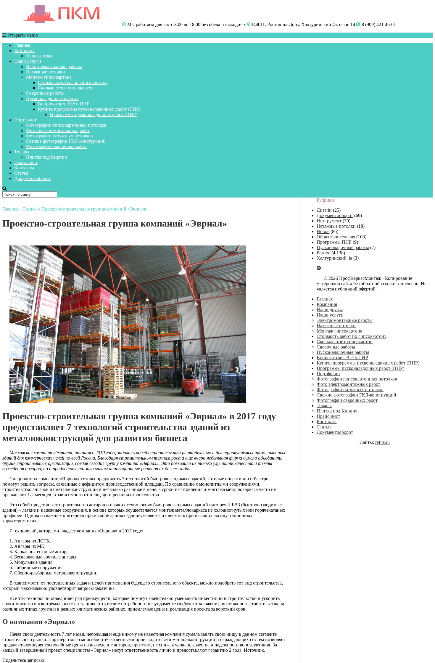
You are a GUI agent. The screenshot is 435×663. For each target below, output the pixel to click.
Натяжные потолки (45, 71)
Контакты (24, 167)
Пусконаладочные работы (52, 98)
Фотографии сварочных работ (56, 146)
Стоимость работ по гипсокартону (73, 82)
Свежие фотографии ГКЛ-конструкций (66, 141)
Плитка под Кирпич (46, 157)
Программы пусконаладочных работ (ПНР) (93, 114)
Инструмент (329, 220)
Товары (21, 151)
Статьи (21, 173)
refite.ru (382, 442)
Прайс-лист (26, 162)
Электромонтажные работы (54, 66)
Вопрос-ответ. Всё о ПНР (63, 103)
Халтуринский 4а (334, 258)
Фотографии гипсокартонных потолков (66, 125)
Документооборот (32, 178)
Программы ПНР (334, 242)
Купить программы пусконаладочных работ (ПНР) (89, 109)
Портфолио (25, 119)
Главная (22, 45)
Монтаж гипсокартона (49, 77)
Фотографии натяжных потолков (59, 135)
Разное (30, 208)
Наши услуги (27, 61)
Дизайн (324, 210)
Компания (24, 50)
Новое (323, 231)
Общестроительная (336, 236)
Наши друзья (39, 55)
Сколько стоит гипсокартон (66, 87)
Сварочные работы (45, 93)
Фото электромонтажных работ (58, 130)
